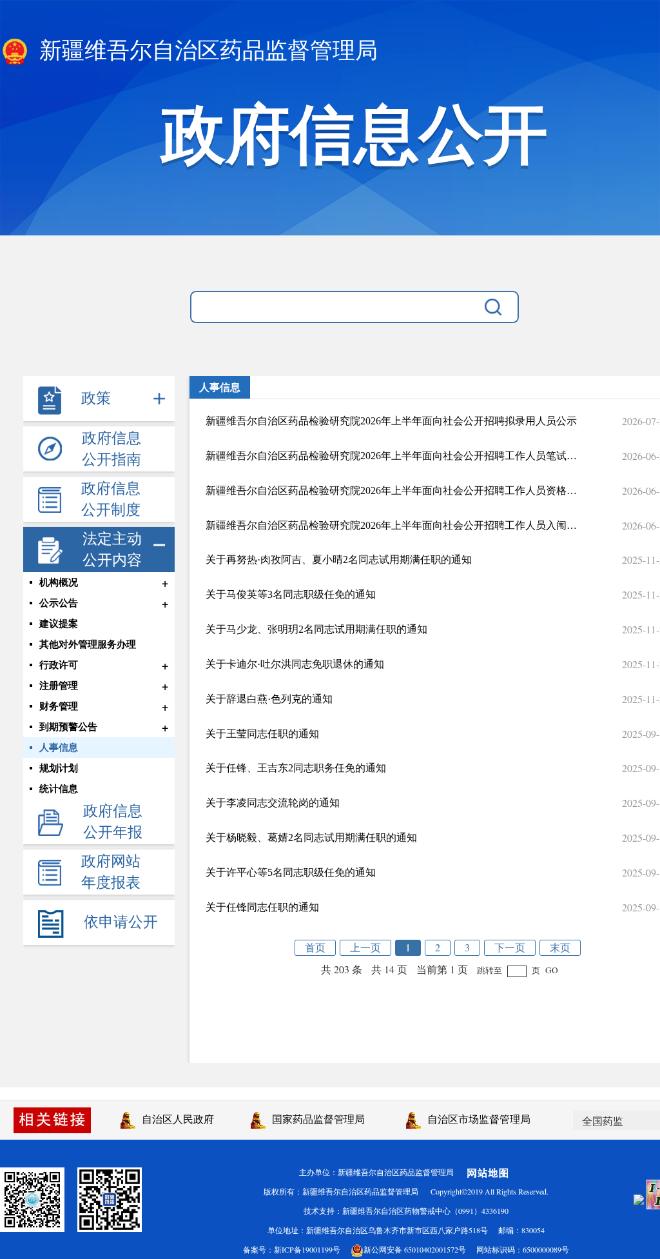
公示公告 (58, 603)
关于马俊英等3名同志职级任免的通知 (291, 594)
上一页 (365, 947)
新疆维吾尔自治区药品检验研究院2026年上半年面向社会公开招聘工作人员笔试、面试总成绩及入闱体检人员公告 (391, 455)
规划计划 (58, 768)
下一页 (509, 947)
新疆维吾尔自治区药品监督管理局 (206, 50)
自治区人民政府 (174, 1118)
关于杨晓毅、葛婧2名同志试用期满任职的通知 (311, 837)
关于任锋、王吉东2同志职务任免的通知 (296, 767)
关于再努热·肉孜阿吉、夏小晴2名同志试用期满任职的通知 (339, 559)
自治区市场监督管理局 (475, 1118)
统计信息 (58, 789)
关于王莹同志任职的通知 (262, 733)
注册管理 (58, 685)
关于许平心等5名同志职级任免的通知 (291, 872)
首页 (315, 947)
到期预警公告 (68, 727)
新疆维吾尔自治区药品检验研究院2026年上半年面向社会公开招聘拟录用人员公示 (391, 420)
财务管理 (58, 706)
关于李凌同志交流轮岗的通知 (273, 802)
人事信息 (58, 747)
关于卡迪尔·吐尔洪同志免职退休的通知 (295, 664)
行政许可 (58, 665)
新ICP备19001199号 (307, 1249)
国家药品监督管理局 (315, 1118)
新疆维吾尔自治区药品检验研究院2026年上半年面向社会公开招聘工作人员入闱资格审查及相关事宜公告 (391, 525)
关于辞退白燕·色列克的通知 (269, 698)
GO (551, 970)
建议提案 (58, 624)
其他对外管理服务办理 (87, 644)
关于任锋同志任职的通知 (262, 907)
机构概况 (58, 582)
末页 (560, 947)
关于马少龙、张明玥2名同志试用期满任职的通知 (316, 629)
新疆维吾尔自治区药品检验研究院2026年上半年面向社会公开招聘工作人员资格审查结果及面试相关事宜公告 (391, 490)
